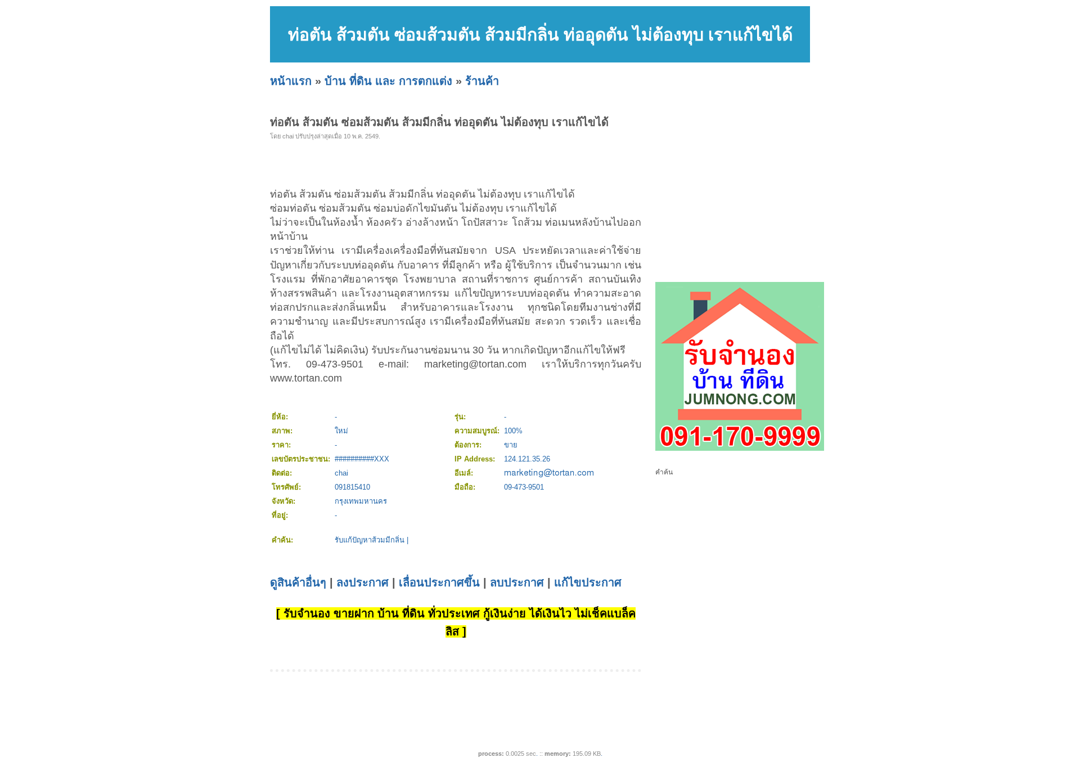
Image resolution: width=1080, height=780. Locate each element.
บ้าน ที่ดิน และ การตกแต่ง (388, 81)
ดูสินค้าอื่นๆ (298, 582)
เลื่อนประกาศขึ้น (439, 582)
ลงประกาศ (362, 582)
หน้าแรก (291, 81)
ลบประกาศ (517, 582)
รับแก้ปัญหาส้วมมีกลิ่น (369, 540)
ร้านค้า (482, 81)
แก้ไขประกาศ (588, 582)
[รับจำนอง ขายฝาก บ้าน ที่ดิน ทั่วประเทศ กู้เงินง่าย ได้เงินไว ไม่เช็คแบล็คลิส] (739, 448)
